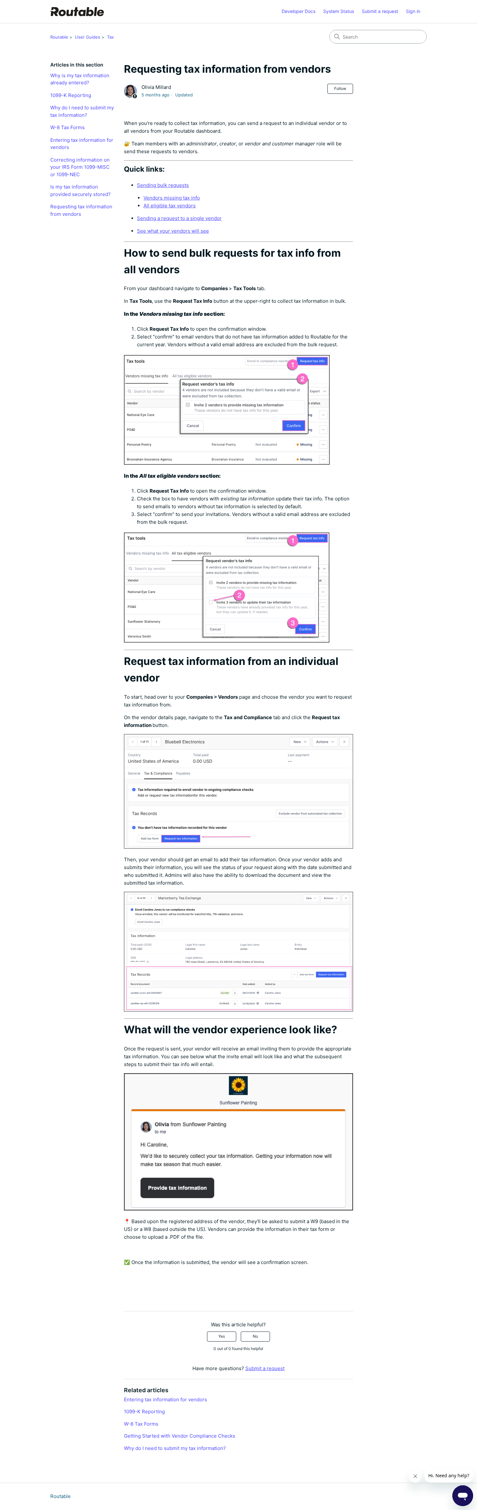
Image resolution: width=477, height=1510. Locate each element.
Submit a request (380, 11)
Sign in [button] (413, 11)
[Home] (77, 11)
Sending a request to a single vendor (179, 218)
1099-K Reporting (70, 95)
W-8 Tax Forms (67, 127)
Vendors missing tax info (171, 198)
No (255, 1336)
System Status (338, 11)
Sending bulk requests (163, 185)
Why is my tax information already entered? (79, 79)
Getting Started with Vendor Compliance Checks (179, 1436)
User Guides (87, 37)
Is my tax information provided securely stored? (80, 190)
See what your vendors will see (173, 231)
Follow (340, 88)
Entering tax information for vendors (81, 144)
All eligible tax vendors (169, 206)
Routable (59, 37)
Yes (221, 1336)
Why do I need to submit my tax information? (82, 111)
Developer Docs (298, 11)
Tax (110, 37)
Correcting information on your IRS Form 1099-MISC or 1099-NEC (80, 167)
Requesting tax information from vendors (81, 210)
